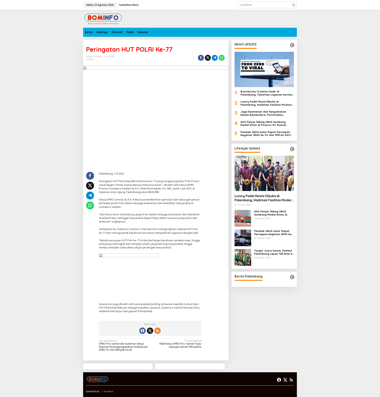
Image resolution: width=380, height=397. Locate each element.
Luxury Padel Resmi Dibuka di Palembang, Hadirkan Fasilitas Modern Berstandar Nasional (266, 103)
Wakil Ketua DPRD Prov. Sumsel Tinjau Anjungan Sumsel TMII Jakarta (180, 344)
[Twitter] (150, 331)
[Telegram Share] (215, 58)
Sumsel (90, 59)
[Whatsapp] (222, 58)
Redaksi (108, 391)
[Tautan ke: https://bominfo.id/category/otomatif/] (292, 149)
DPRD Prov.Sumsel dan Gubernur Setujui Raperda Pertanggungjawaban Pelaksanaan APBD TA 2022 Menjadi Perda (123, 345)
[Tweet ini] (208, 58)
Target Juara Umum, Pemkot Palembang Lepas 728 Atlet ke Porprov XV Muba (274, 252)
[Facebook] (142, 331)
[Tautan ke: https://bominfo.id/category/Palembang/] (292, 277)
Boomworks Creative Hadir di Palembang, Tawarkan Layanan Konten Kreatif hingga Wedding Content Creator (266, 93)
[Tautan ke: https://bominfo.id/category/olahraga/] (292, 45)
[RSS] (157, 331)
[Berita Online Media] (103, 18)
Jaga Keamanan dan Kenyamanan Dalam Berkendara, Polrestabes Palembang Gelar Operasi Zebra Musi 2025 (265, 113)
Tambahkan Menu (128, 5)
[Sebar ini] (201, 58)
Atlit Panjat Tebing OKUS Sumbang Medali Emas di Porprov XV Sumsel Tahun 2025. (263, 124)
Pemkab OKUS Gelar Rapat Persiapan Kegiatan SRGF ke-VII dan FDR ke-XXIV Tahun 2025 (265, 134)
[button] (293, 5)
